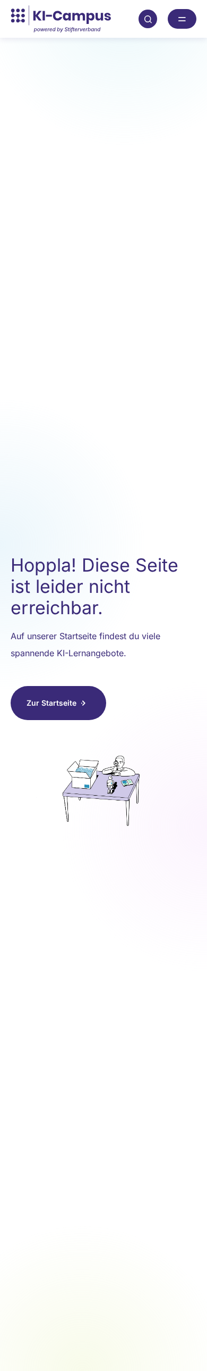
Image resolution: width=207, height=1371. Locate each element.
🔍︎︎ (148, 18)
